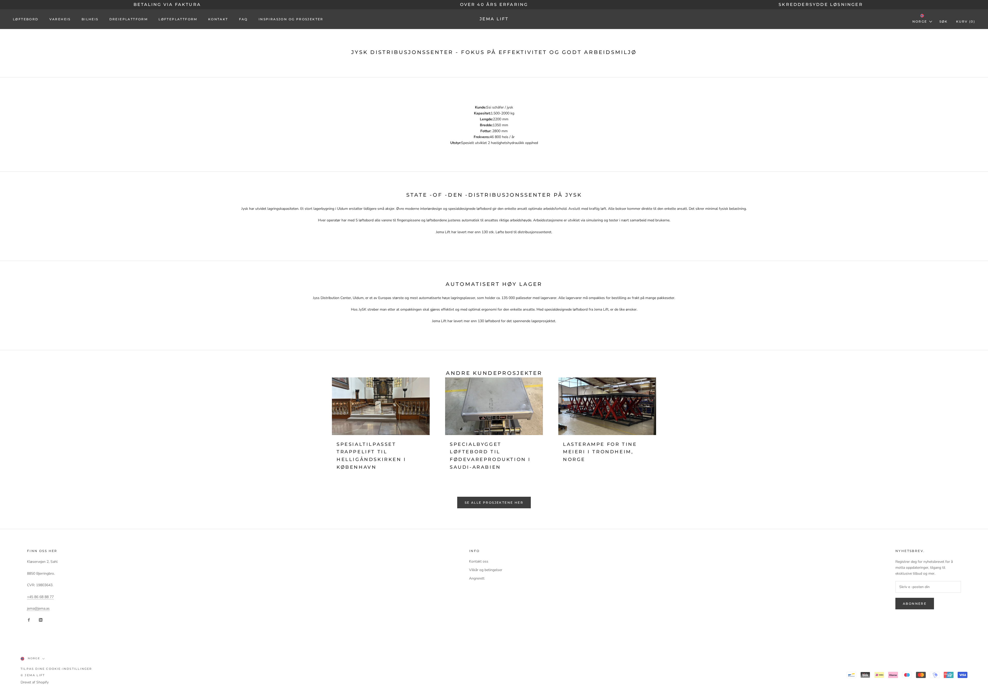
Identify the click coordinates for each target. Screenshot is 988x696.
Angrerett (476, 578)
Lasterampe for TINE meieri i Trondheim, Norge (600, 451)
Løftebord (26, 19)
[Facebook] (29, 619)
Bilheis (90, 19)
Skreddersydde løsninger (821, 4)
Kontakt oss (478, 561)
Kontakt (218, 19)
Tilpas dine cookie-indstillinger (56, 669)
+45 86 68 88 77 (40, 596)
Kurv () (965, 21)
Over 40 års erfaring (494, 4)
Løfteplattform (177, 19)
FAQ (243, 19)
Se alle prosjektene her (494, 502)
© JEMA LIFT (33, 675)
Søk (943, 21)
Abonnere (915, 603)
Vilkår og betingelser (485, 569)
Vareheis (60, 19)
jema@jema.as (38, 608)
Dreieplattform (128, 19)
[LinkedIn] (40, 619)
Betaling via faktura (167, 4)
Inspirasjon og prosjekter (291, 19)
